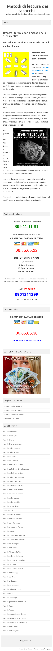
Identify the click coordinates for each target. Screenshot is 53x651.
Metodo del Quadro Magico (13, 568)
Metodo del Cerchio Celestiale (14, 560)
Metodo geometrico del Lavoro (14, 618)
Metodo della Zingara (11, 631)
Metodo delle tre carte (11, 452)
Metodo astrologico (10, 436)
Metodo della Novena (11, 498)
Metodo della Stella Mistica (13, 490)
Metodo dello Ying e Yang (12, 589)
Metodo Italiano (9, 606)
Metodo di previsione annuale (14, 535)
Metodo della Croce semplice (13, 477)
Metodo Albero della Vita (12, 552)
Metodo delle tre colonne (12, 514)
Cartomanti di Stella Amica (12, 410)
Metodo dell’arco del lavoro (13, 556)
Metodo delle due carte (11, 448)
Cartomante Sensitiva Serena (13, 414)
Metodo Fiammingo (10, 597)
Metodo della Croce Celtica (13, 465)
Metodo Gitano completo (12, 444)
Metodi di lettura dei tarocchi (27, 8)
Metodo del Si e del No (11, 506)
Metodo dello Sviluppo (11, 573)
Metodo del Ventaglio (11, 544)
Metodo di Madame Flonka (13, 527)
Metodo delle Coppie (10, 627)
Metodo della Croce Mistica (13, 473)
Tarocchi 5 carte (9, 510)
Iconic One (23, 649)
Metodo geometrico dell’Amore (14, 602)
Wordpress (47, 649)
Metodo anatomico (10, 431)
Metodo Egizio (8, 593)
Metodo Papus (8, 610)
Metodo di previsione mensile (14, 539)
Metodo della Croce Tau (12, 481)
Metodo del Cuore (9, 564)
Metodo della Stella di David (13, 485)
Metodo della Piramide (11, 502)
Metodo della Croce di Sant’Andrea (16, 469)
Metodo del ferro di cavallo (13, 494)
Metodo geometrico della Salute (15, 622)
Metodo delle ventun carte (12, 519)
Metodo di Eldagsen (10, 581)
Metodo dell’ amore (10, 548)
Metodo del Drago (9, 577)
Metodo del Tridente (10, 461)
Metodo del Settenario (11, 585)
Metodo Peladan (9, 531)
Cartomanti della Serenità (12, 406)
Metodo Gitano (8, 440)
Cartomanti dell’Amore (11, 419)
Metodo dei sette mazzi (11, 523)
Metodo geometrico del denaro (14, 614)
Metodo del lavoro (9, 456)
